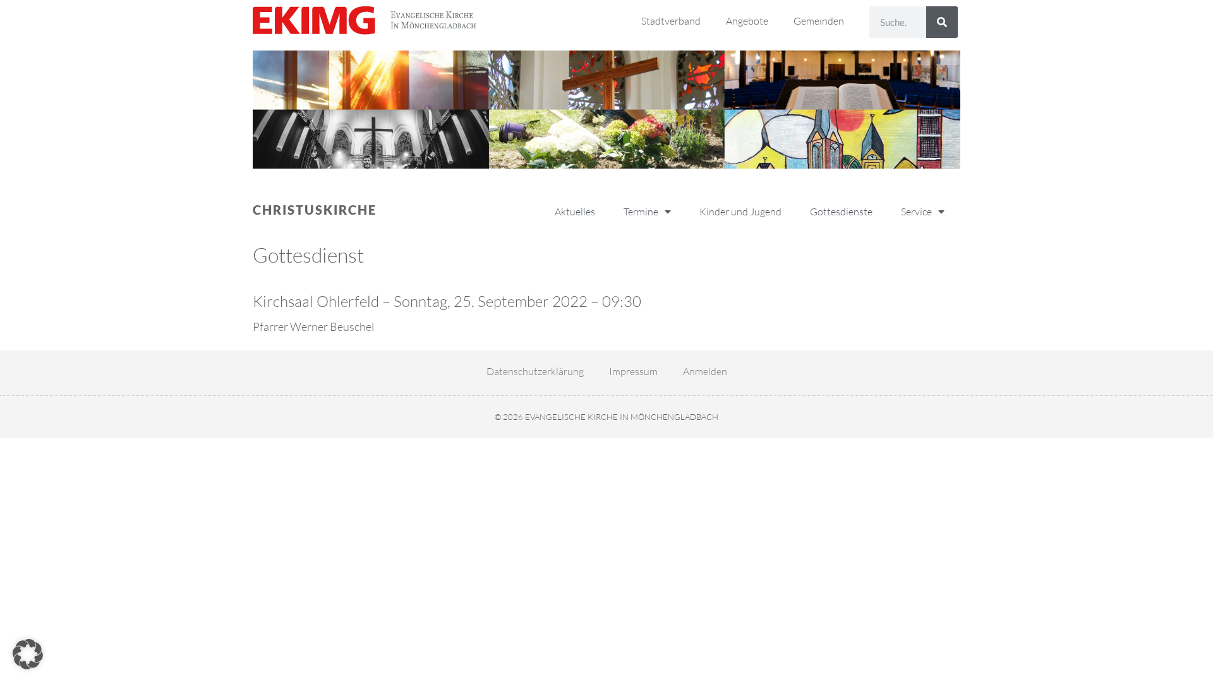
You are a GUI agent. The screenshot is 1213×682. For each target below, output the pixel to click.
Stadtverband (671, 21)
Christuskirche (315, 209)
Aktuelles (575, 211)
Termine (641, 211)
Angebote (747, 21)
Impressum (633, 371)
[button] (28, 654)
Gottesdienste (841, 211)
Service (916, 211)
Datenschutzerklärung (535, 371)
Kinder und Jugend (740, 211)
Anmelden (705, 371)
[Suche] (942, 22)
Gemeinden (819, 21)
